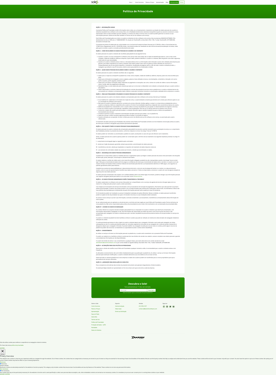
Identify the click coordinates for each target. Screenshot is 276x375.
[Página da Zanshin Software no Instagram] (167, 306)
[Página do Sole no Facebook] (164, 306)
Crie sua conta (174, 2)
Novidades (94, 327)
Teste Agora (151, 290)
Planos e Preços (150, 2)
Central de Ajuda (119, 306)
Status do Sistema (96, 330)
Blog (167, 2)
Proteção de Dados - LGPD (98, 325)
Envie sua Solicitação (120, 311)
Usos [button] (130, 2)
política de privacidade (17, 345)
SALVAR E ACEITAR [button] (5, 374)
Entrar (182, 2)
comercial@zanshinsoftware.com (148, 309)
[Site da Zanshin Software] (138, 337)
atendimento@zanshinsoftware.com (106, 242)
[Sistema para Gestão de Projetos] (94, 2)
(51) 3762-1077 (143, 306)
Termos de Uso (138, 176)
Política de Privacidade (97, 322)
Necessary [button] (3, 362)
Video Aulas (118, 309)
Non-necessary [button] (4, 369)
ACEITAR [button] (2, 348)
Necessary (4, 364)
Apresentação (160, 2)
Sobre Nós (94, 317)
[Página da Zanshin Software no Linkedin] (173, 306)
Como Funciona (139, 2)
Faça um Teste (95, 314)
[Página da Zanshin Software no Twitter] (170, 306)
